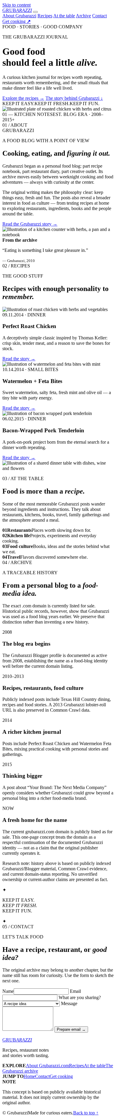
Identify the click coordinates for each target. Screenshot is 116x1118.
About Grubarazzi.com (47, 1065)
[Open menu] (35, 12)
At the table (64, 15)
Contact (99, 15)
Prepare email (71, 1029)
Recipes (44, 15)
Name (8, 991)
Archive (83, 15)
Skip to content (16, 4)
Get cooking (16, 21)
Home (29, 1076)
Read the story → (18, 358)
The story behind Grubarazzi (74, 98)
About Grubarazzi (19, 15)
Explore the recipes (23, 98)
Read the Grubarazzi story (29, 223)
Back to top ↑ (85, 1112)
